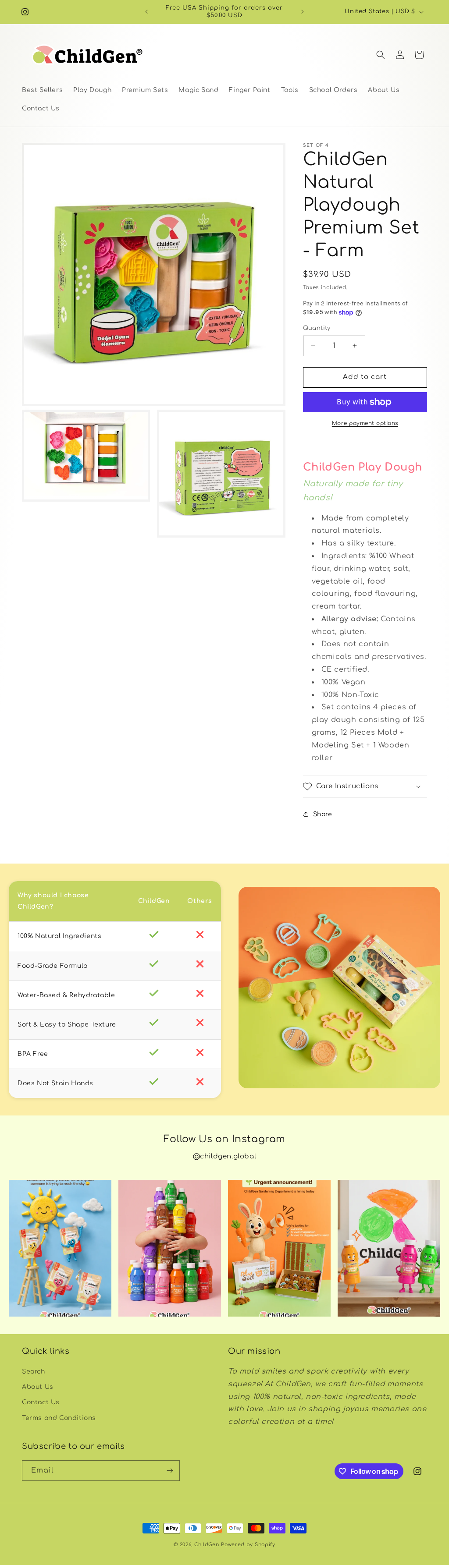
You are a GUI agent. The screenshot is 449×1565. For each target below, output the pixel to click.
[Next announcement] (302, 12)
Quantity (317, 328)
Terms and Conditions (59, 1418)
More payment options (365, 423)
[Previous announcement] (146, 12)
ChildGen (206, 1544)
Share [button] (322, 814)
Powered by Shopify (248, 1544)
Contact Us (41, 1402)
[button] (380, 54)
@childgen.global (225, 1156)
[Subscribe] (169, 1470)
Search (33, 1371)
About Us (37, 1387)
